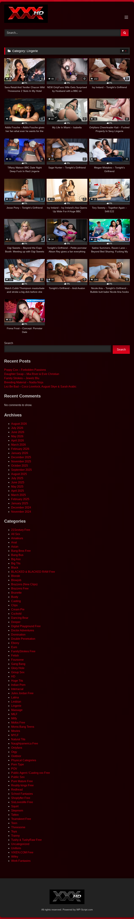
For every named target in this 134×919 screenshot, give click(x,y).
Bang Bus (17, 554)
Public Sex (18, 777)
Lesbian (16, 701)
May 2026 (17, 436)
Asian (14, 546)
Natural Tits (18, 739)
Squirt (14, 806)
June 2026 (17, 432)
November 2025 (21, 461)
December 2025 (21, 457)
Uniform (16, 848)
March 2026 (18, 444)
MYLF (15, 735)
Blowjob (16, 580)
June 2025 (17, 482)
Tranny (15, 835)
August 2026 (19, 423)
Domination (18, 634)
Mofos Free (18, 722)
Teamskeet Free (21, 818)
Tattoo (15, 814)
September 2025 (21, 469)
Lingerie (16, 705)
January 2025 (19, 503)
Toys (14, 831)
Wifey (14, 856)
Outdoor (16, 756)
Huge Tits (17, 680)
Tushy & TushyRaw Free (26, 839)
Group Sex (17, 672)
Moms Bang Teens (22, 726)
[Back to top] (123, 908)
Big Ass (16, 559)
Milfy (14, 718)
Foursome (17, 659)
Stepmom (17, 810)
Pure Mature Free (22, 781)
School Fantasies (22, 793)
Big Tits (15, 563)
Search (8, 343)
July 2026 (17, 427)
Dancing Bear (19, 617)
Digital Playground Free (26, 626)
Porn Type (17, 764)
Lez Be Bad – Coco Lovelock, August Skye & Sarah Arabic (40, 386)
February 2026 (20, 448)
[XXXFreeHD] (67, 14)
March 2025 (18, 494)
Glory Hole (17, 668)
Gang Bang (18, 663)
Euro (14, 647)
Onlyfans (16, 747)
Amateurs (17, 538)
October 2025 (19, 465)
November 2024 (21, 511)
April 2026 (17, 440)
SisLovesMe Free (22, 802)
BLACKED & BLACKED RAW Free (33, 571)
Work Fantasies (21, 860)
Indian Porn (18, 684)
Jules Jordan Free (22, 693)
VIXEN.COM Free (22, 852)
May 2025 (17, 486)
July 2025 (17, 478)
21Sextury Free (20, 529)
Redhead (17, 789)
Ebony (15, 642)
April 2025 (17, 490)
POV (14, 768)
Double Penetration (23, 638)
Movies (15, 730)
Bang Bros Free (21, 550)
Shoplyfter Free (20, 797)
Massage (17, 709)
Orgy (14, 751)
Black (14, 567)
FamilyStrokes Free (23, 651)
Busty (14, 596)
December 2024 (21, 507)
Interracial (17, 689)
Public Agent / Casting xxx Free (30, 772)
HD (13, 676)
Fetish (15, 655)
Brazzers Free (20, 588)
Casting (16, 601)
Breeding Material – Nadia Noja (23, 382)
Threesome (18, 827)
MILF (14, 714)
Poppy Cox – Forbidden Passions (25, 369)
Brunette (16, 592)
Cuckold (16, 613)
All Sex (15, 534)
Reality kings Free (22, 785)
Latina (15, 697)
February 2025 (20, 499)
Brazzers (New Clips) (24, 584)
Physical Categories (23, 760)
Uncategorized (20, 844)
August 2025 (19, 474)
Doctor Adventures (22, 630)
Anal (14, 542)
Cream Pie (17, 609)
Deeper (15, 622)
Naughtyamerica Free (24, 743)
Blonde (15, 575)
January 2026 (19, 453)
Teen (14, 823)
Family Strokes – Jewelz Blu (21, 378)
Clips (14, 605)
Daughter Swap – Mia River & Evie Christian (31, 373)
